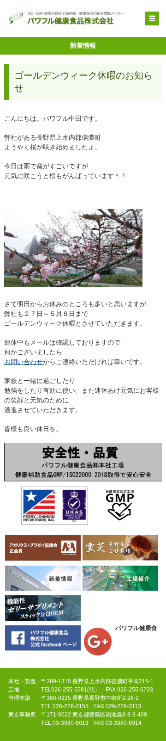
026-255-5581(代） (75, 689)
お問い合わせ (23, 361)
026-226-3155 (71, 706)
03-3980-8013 (71, 723)
